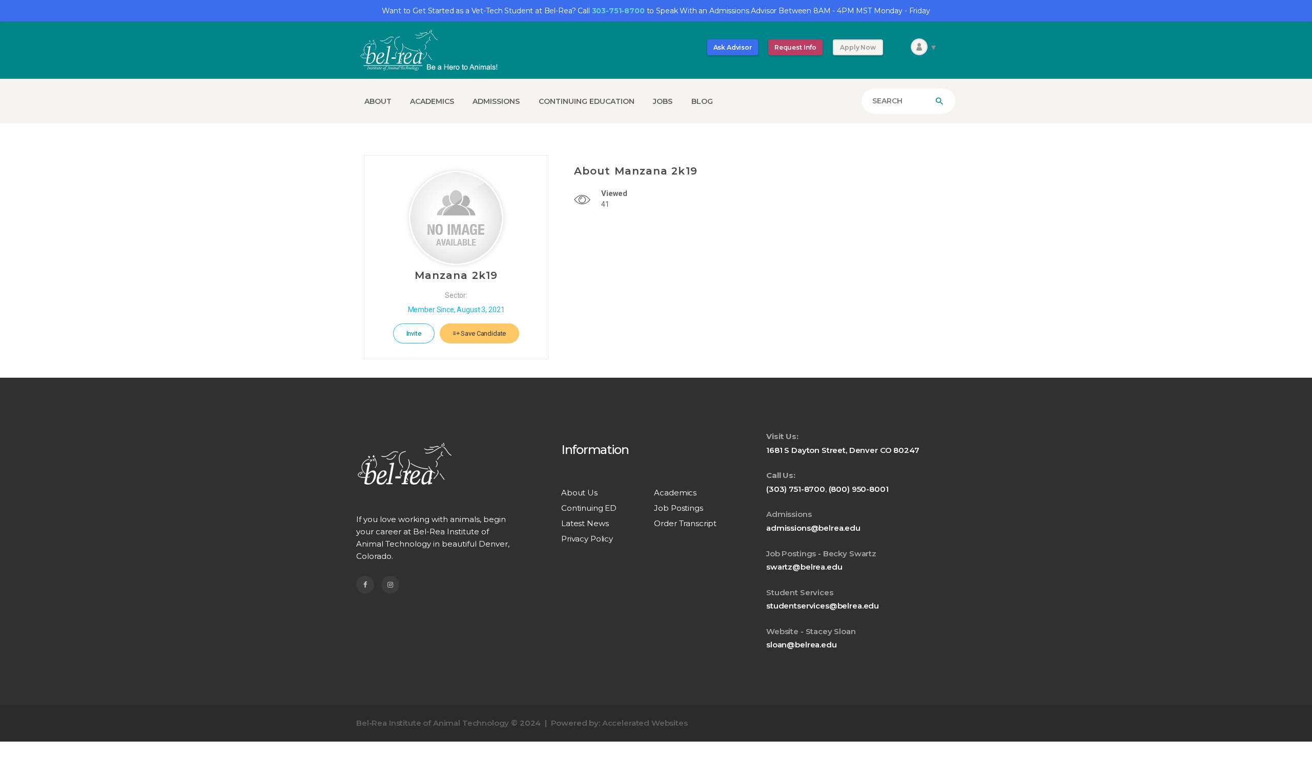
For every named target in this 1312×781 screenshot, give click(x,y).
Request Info (795, 47)
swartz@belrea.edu (804, 567)
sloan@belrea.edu (801, 644)
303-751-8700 (618, 10)
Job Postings (678, 508)
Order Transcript (685, 523)
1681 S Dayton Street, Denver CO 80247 (842, 450)
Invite (413, 333)
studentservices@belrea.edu (822, 606)
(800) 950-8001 (859, 489)
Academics (675, 492)
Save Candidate (483, 333)
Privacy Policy (587, 539)
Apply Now (858, 47)
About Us (579, 492)
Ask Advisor (732, 47)
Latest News (584, 523)
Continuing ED (589, 508)
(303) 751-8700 (795, 489)
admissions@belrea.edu (813, 528)
